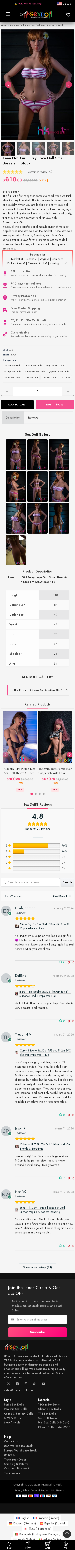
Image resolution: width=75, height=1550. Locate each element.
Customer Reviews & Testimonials (17, 1471)
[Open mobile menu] (7, 14)
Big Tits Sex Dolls (55, 365)
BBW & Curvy (12, 1418)
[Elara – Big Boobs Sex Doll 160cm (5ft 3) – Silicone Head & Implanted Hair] (16, 993)
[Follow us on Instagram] (26, 1385)
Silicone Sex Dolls (49, 1409)
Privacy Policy (22, 1490)
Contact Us (11, 1441)
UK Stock (9, 1455)
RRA (13, 354)
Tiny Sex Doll (31, 377)
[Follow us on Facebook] (17, 1385)
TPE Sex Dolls (49, 377)
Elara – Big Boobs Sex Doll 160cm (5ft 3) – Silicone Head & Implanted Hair (45, 994)
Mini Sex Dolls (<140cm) (53, 1422)
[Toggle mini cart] (48, 1543)
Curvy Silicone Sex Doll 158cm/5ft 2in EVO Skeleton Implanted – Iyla (45, 1052)
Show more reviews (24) (37, 1267)
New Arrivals (12, 1422)
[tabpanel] (37, 562)
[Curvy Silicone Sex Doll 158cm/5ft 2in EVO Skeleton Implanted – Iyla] (16, 1052)
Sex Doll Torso (47, 1418)
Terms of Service (39, 1490)
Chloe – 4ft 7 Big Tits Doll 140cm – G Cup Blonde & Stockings (45, 1146)
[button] (38, 690)
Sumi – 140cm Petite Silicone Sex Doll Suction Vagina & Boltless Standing (42, 1210)
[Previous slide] (5, 754)
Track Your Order (15, 1460)
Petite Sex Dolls (14, 1404)
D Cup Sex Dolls (12, 371)
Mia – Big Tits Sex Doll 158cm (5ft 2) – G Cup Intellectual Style (44, 926)
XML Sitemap (57, 1490)
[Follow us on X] (8, 1385)
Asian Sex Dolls (34, 365)
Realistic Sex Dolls (15, 1409)
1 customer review (36, 172)
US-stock (65, 377)
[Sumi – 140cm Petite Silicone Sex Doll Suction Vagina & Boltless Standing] (16, 1209)
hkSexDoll (9, 226)
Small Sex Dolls (12, 377)
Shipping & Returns (16, 1464)
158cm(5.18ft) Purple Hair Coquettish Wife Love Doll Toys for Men (55, 771)
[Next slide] (69, 754)
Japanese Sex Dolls (59, 371)
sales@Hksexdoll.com (19, 1390)
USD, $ (67, 3)
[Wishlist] (50, 171)
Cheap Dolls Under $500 (54, 1427)
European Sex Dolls (35, 371)
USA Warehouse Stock (18, 1446)
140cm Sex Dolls (13, 365)
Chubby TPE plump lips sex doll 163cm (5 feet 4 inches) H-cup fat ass (20, 771)
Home (4, 25)
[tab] (13, 417)
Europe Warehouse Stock (20, 1450)
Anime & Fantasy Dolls (18, 1414)
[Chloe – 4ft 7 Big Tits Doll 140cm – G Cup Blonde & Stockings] (17, 1146)
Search (67, 882)
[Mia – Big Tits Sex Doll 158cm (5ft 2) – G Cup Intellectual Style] (17, 926)
